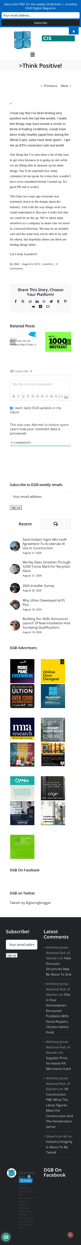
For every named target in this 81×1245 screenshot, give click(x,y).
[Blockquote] (42, 396)
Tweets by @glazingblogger (30, 903)
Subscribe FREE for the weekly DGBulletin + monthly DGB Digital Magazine (40, 6)
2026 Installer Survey (38, 586)
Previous (50, 86)
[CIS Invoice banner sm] (58, 37)
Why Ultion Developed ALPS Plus (44, 602)
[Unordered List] (37, 396)
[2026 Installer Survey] (15, 585)
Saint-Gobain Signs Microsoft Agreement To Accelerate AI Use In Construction (45, 543)
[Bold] (13, 396)
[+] (61, 396)
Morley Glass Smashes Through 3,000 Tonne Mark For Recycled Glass (47, 566)
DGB (16, 264)
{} (56, 396)
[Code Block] (46, 396)
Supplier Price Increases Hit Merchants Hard (58, 1063)
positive (48, 264)
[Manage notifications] (70, 1235)
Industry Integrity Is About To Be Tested (59, 1147)
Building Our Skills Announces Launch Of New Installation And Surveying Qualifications (46, 623)
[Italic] (18, 396)
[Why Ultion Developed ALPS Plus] (15, 602)
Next (64, 86)
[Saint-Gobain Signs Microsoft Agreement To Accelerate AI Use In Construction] (15, 543)
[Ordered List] (32, 396)
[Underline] (23, 396)
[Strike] (27, 396)
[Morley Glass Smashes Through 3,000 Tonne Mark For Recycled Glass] (15, 566)
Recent (25, 524)
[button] (13, 342)
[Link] (51, 396)
